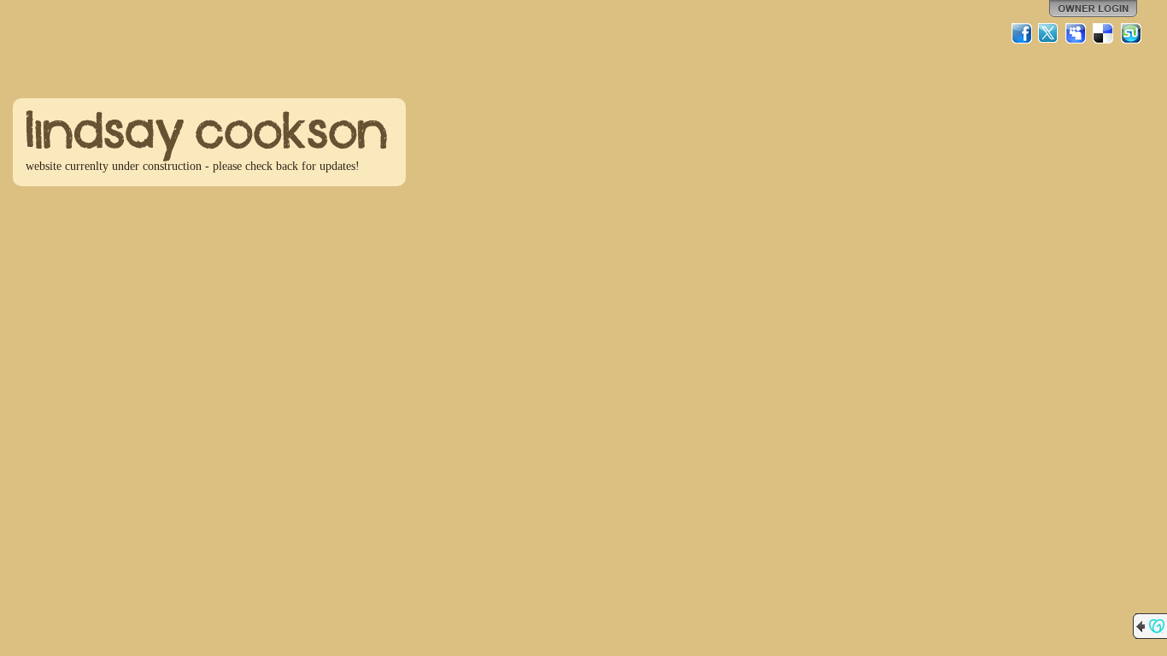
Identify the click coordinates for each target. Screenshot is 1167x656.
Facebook (1022, 33)
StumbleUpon (1131, 33)
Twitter (1049, 33)
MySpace (1076, 33)
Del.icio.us (1104, 33)
